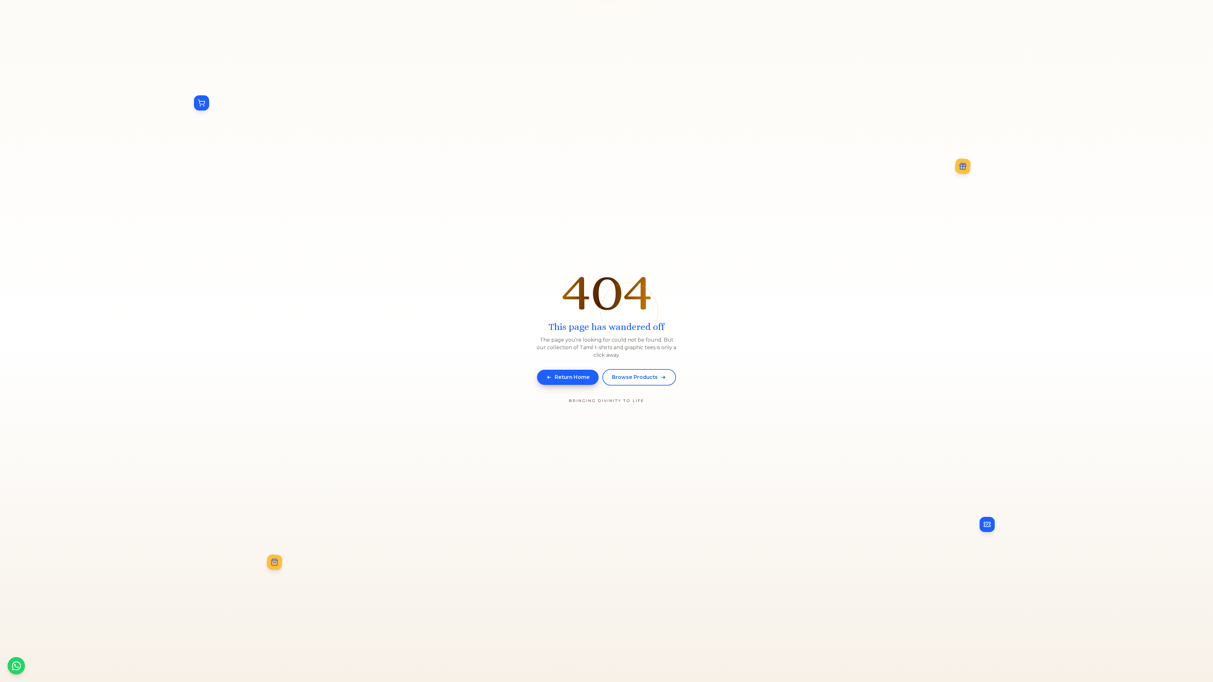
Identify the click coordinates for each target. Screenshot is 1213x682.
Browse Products (635, 377)
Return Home (572, 377)
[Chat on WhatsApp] (16, 665)
